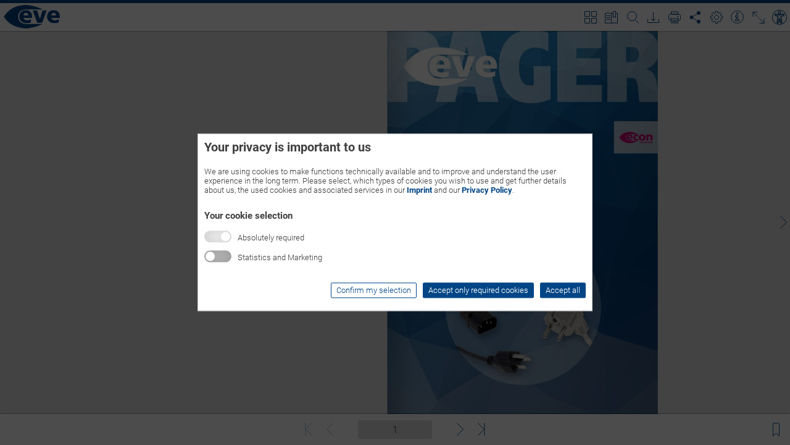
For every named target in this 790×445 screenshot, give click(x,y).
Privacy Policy (487, 190)
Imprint (419, 190)
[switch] (217, 257)
